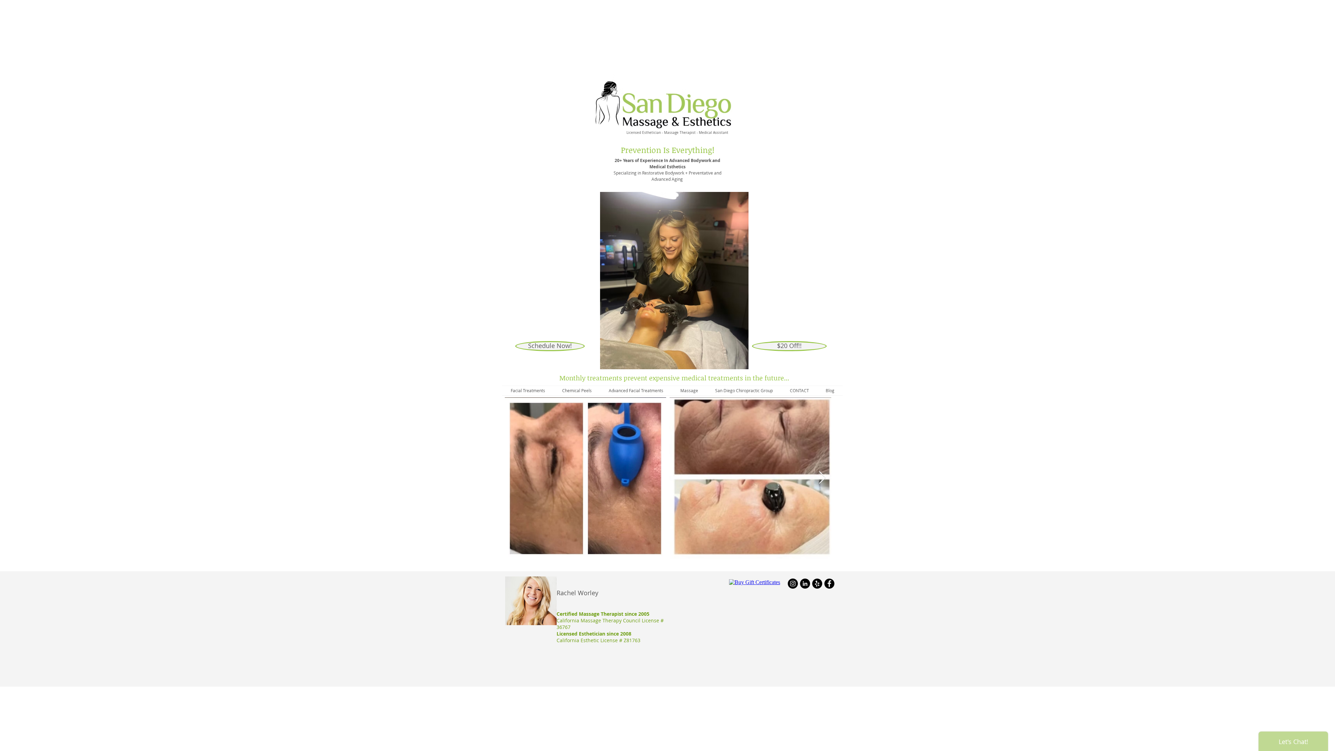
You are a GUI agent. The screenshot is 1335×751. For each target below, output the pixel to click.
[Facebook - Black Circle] (829, 584)
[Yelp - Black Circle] (817, 584)
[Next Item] (822, 478)
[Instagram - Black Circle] (793, 584)
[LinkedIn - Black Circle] (805, 584)
